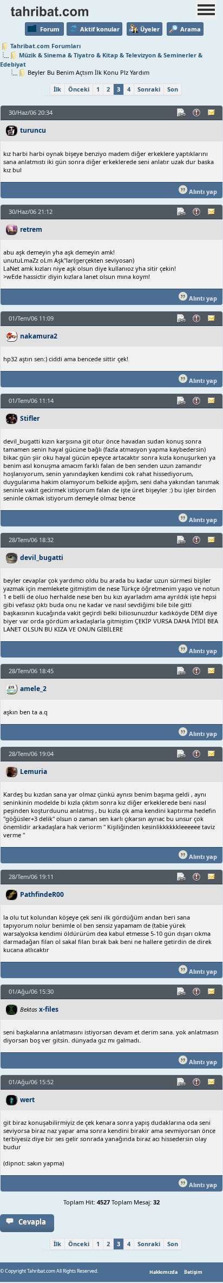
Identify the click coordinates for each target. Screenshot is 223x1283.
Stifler (30, 418)
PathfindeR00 (42, 894)
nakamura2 (38, 336)
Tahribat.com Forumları (45, 46)
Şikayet (197, 112)
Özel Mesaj (212, 112)
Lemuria (33, 771)
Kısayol (181, 112)
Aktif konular (100, 29)
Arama (190, 29)
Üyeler (150, 29)
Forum (49, 29)
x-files (48, 1009)
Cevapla (32, 1222)
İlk (57, 89)
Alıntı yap (202, 191)
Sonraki (148, 89)
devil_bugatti (41, 557)
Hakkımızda (163, 1272)
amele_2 (33, 688)
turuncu (33, 130)
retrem (31, 229)
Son (172, 89)
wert (27, 1099)
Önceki (78, 89)
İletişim (193, 1272)
